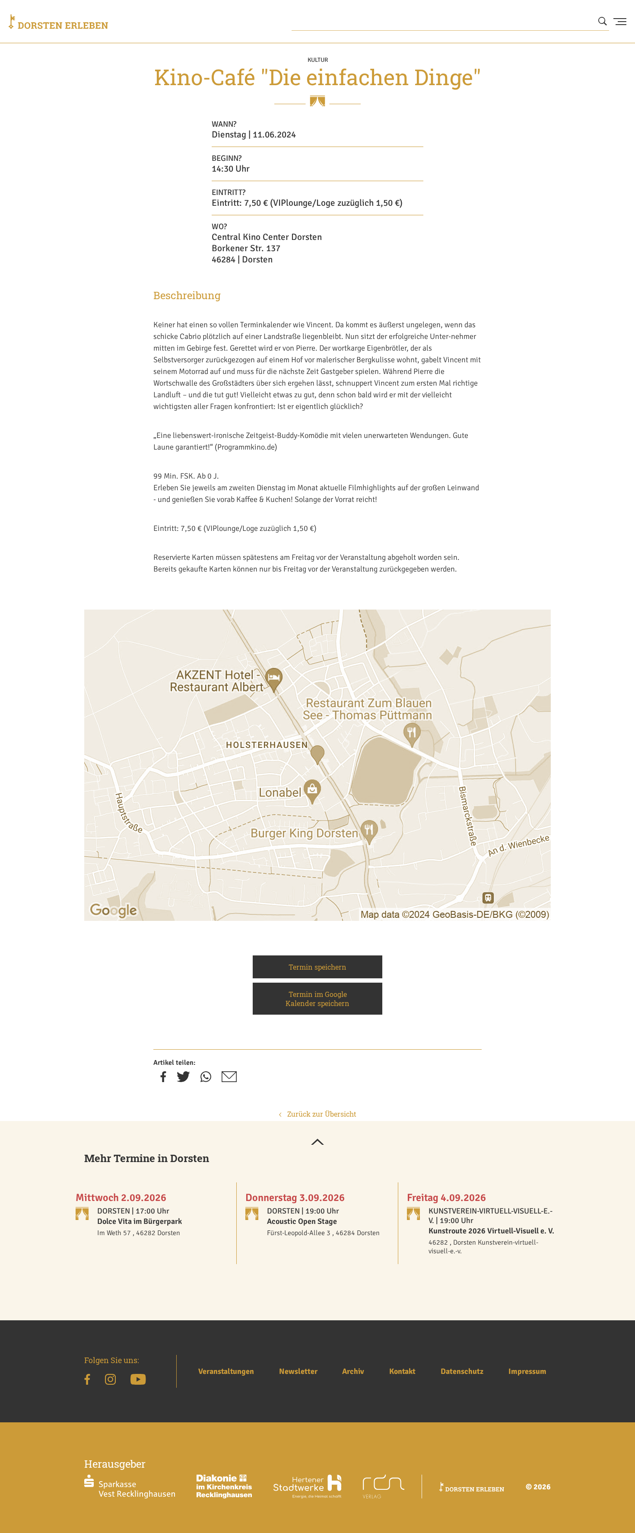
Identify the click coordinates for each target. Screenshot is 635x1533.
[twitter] (183, 1079)
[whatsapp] (205, 1079)
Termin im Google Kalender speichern (317, 999)
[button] (317, 1142)
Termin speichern (317, 966)
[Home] (58, 21)
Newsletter (298, 1371)
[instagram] (110, 1381)
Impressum (527, 1371)
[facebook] (163, 1079)
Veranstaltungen (226, 1371)
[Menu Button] (619, 21)
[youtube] (138, 1381)
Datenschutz (462, 1371)
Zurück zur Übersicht (321, 1113)
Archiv (353, 1371)
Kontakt (402, 1371)
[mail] (229, 1079)
